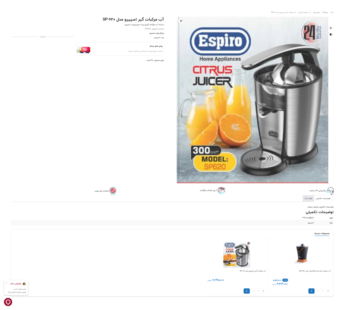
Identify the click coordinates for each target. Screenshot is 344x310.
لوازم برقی (316, 12)
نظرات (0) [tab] (309, 198)
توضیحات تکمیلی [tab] (323, 198)
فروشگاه (325, 12)
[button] (181, 21)
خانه (332, 12)
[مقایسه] (331, 35)
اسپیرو (137, 24)
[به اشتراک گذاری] (331, 28)
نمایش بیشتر (313, 207)
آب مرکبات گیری (304, 12)
